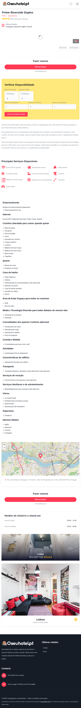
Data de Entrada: (10, 89)
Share (64, 47)
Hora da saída (9, 520)
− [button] (4, 447)
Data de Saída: (24, 89)
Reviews (75, 47)
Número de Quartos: (60, 102)
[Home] (15, 4)
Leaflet (77, 475)
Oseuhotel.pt (5, 649)
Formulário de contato (16, 675)
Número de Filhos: (35, 102)
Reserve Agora (40, 67)
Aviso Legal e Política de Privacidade (21, 684)
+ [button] (4, 444)
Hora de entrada (10, 526)
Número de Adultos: (11, 102)
